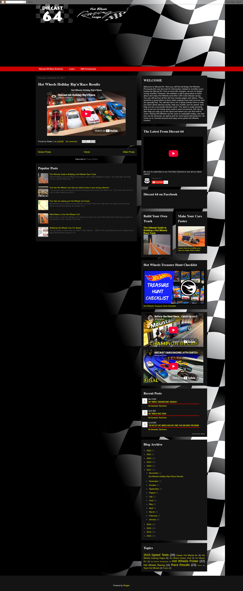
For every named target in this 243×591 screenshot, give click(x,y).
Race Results (180, 565)
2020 (149, 458)
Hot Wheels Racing (154, 565)
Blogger (126, 585)
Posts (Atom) (92, 159)
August (152, 493)
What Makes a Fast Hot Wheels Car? (65, 214)
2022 (149, 450)
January (153, 519)
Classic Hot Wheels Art (186, 555)
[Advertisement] (121, 45)
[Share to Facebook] (91, 141)
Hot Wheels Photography (159, 561)
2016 (149, 524)
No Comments (153, 406)
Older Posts (129, 152)
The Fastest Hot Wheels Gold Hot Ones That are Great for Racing (173, 425)
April (151, 508)
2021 (149, 454)
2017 (149, 470)
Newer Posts (44, 152)
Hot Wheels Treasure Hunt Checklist (160, 306)
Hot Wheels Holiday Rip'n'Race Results (69, 84)
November (154, 481)
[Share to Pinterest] (94, 141)
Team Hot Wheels (151, 568)
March (152, 512)
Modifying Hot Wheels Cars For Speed (65, 228)
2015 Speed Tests (156, 555)
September (154, 489)
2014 (149, 532)
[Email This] (83, 141)
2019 (149, 462)
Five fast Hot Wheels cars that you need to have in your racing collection (79, 188)
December (154, 473)
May (151, 504)
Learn (72, 69)
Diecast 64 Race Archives (51, 69)
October (153, 485)
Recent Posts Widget (198, 434)
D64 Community (88, 69)
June (151, 500)
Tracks (166, 568)
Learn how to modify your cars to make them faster (189, 249)
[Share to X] (88, 141)
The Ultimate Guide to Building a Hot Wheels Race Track (73, 174)
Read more (163, 406)
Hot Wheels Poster (185, 561)
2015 (149, 528)
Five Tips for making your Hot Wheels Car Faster (70, 201)
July (151, 496)
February (153, 516)
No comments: (72, 141)
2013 (149, 536)
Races (200, 565)
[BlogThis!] (86, 141)
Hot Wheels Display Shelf (180, 558)
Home (87, 152)
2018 (149, 466)
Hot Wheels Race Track (157, 413)
